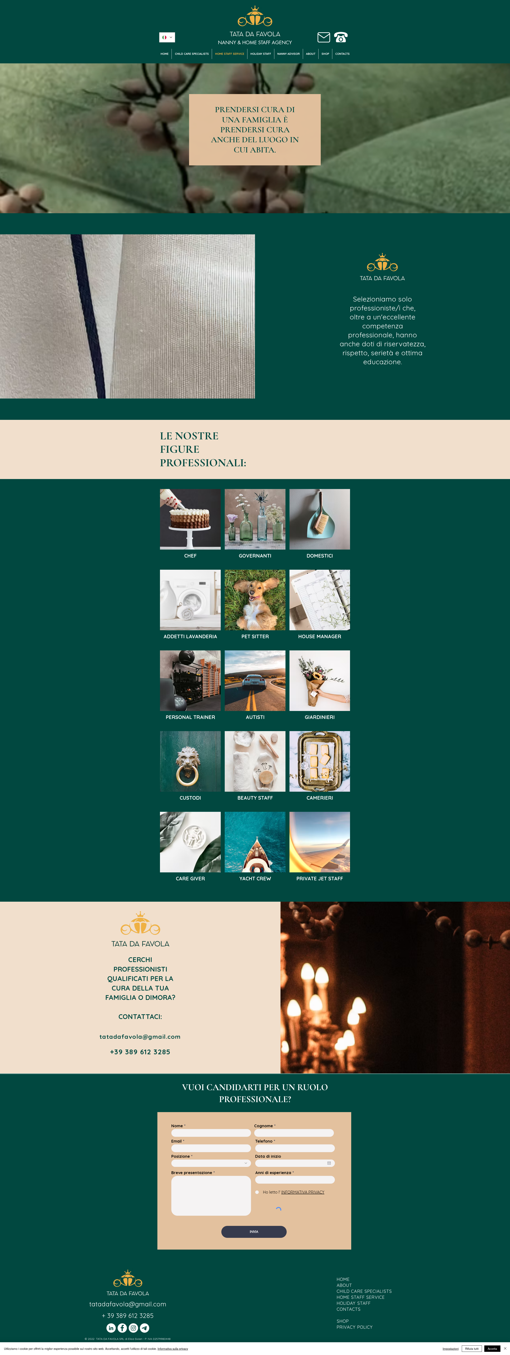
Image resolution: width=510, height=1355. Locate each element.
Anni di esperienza (273, 1173)
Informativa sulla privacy (173, 1349)
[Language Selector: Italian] (167, 37)
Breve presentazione (191, 1173)
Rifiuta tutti (472, 1349)
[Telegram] (144, 1328)
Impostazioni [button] (451, 1349)
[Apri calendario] (329, 1163)
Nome (177, 1126)
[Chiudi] (505, 1348)
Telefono (264, 1141)
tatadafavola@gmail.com (127, 1304)
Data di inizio (268, 1156)
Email (176, 1141)
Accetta (492, 1349)
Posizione (180, 1156)
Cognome (263, 1126)
